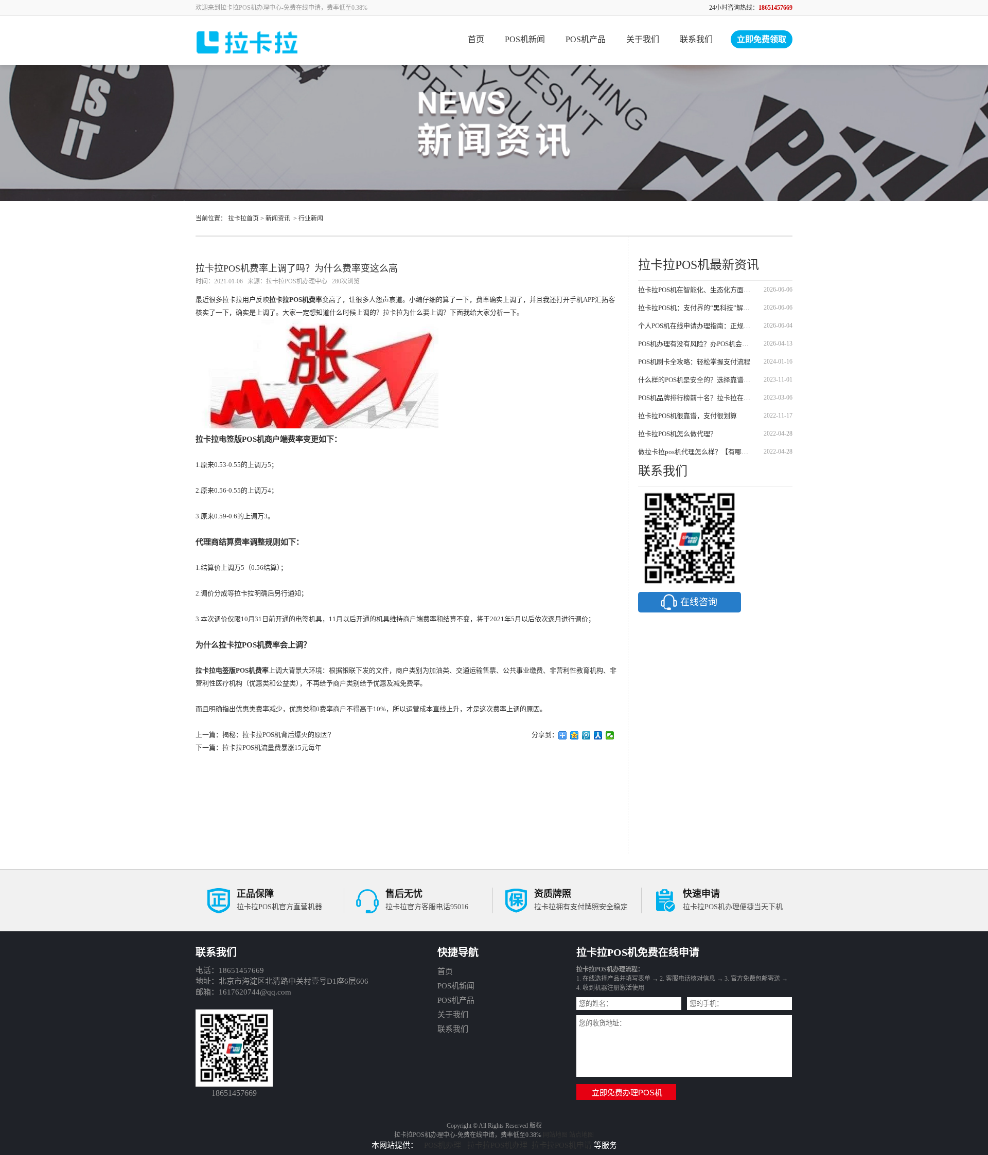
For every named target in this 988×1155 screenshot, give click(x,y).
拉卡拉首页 (243, 218)
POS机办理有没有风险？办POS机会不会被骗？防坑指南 (696, 344)
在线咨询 (698, 602)
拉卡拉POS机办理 (497, 1145)
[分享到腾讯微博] (586, 735)
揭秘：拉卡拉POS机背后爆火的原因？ (278, 734)
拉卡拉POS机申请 (562, 1145)
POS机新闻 (525, 39)
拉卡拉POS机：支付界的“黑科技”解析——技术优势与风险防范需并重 (696, 308)
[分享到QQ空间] (574, 735)
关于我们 (642, 39)
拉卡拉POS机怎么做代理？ (677, 434)
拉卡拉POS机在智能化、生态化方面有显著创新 (696, 290)
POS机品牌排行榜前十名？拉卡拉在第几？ (696, 398)
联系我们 (696, 39)
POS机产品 (586, 39)
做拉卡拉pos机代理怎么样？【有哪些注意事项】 (696, 452)
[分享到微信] (610, 735)
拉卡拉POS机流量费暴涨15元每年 (272, 747)
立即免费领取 (761, 39)
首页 (476, 39)
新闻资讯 (278, 218)
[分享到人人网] (598, 735)
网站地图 (555, 1135)
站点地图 (581, 1135)
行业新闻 (310, 218)
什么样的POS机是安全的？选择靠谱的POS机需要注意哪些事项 (696, 380)
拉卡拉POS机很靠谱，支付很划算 (687, 416)
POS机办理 (443, 1145)
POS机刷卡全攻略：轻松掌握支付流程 (694, 362)
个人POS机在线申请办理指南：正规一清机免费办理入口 (696, 326)
